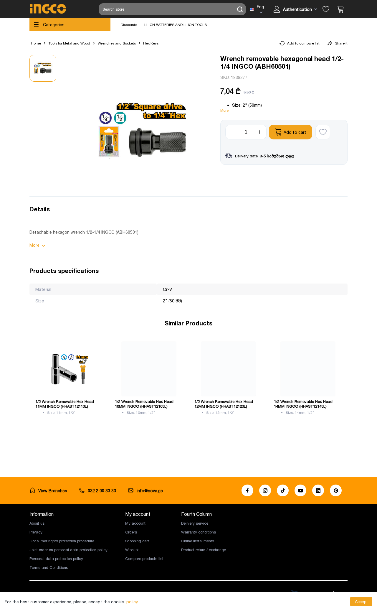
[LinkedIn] (318, 490)
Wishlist (132, 549)
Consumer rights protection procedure (61, 540)
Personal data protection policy (56, 558)
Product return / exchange (203, 549)
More (224, 110)
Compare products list (144, 558)
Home (36, 43)
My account (135, 523)
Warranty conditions (198, 532)
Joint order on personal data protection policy (68, 549)
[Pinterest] (336, 490)
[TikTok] (283, 490)
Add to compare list (303, 43)
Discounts (129, 24)
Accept (361, 601)
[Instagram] (265, 490)
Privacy (35, 532)
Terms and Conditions (48, 567)
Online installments (197, 540)
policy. (132, 601)
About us (36, 523)
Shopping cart (137, 540)
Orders (131, 532)
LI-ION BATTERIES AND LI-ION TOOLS (175, 24)
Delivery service (194, 523)
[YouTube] (300, 490)
